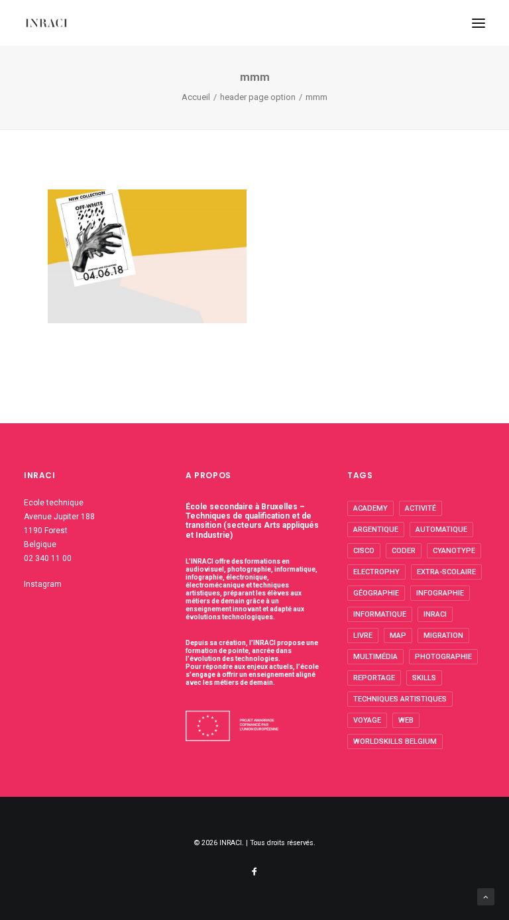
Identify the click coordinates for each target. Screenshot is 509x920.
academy (370, 508)
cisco (363, 550)
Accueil (196, 97)
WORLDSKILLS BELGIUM (395, 741)
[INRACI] (46, 23)
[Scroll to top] (485, 896)
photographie (443, 656)
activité (420, 508)
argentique (375, 529)
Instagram (43, 584)
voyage (367, 720)
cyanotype (454, 550)
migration (443, 635)
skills (424, 678)
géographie (376, 593)
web (406, 720)
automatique (441, 529)
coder (404, 550)
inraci (435, 614)
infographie (440, 593)
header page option (258, 97)
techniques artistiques (400, 699)
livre (362, 635)
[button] (478, 23)
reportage (374, 678)
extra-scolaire (446, 572)
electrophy (376, 572)
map (398, 635)
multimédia (375, 656)
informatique (379, 614)
